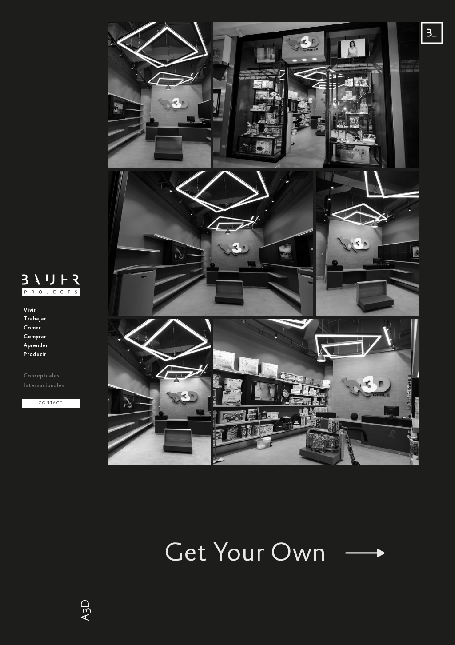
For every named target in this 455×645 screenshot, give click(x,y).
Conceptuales (42, 376)
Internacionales (44, 385)
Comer (32, 328)
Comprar (35, 336)
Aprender (36, 345)
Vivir (30, 310)
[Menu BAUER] (432, 33)
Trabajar (35, 319)
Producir (35, 354)
